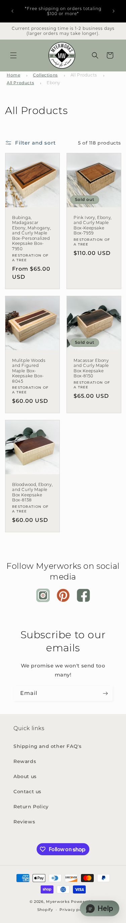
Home (13, 74)
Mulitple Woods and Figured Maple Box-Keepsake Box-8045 (28, 371)
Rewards (24, 761)
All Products (84, 74)
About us (25, 776)
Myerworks (58, 901)
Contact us (27, 792)
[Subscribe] (105, 693)
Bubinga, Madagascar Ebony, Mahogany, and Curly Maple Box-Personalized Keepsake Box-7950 (31, 233)
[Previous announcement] (12, 11)
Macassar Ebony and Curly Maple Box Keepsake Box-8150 (91, 368)
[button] (13, 55)
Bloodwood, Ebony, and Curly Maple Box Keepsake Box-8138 (32, 492)
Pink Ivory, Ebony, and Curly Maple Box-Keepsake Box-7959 (93, 225)
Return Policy (31, 807)
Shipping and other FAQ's (47, 746)
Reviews (24, 822)
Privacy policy (74, 909)
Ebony (53, 82)
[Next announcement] (113, 11)
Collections (45, 74)
